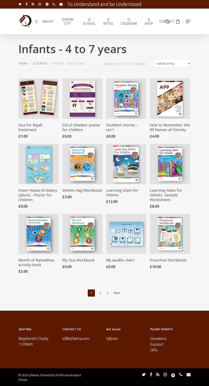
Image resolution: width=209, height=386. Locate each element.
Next (117, 293)
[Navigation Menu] (188, 21)
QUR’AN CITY (67, 21)
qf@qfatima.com (76, 338)
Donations (158, 338)
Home (22, 63)
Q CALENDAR (129, 21)
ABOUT (47, 21)
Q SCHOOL (89, 21)
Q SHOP (149, 21)
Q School (40, 63)
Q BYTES (108, 21)
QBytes (112, 338)
